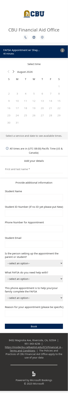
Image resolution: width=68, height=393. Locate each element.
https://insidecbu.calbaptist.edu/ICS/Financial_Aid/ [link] (34, 347)
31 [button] (17, 122)
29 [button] (59, 115)
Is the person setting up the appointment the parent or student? (31, 255)
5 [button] (34, 93)
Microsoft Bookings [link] (41, 380)
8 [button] (59, 93)
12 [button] (33, 100)
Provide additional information (33, 182)
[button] (8, 71)
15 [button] (59, 100)
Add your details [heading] (34, 160)
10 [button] (17, 100)
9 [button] (9, 100)
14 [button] (50, 100)
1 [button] (59, 86)
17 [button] (17, 108)
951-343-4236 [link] (32, 343)
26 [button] (33, 115)
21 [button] (50, 108)
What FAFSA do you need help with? (26, 272)
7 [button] (50, 93)
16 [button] (8, 108)
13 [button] (42, 100)
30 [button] (8, 122)
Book (34, 326)
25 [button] (25, 115)
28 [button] (50, 115)
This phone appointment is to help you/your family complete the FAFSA (31, 289)
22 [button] (59, 108)
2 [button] (9, 93)
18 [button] (25, 108)
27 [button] (42, 115)
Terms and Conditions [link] (22, 350)
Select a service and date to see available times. (34, 135)
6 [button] (42, 93)
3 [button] (17, 93)
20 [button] (42, 108)
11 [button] (25, 100)
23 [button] (8, 115)
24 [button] (17, 115)
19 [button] (33, 108)
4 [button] (25, 93)
